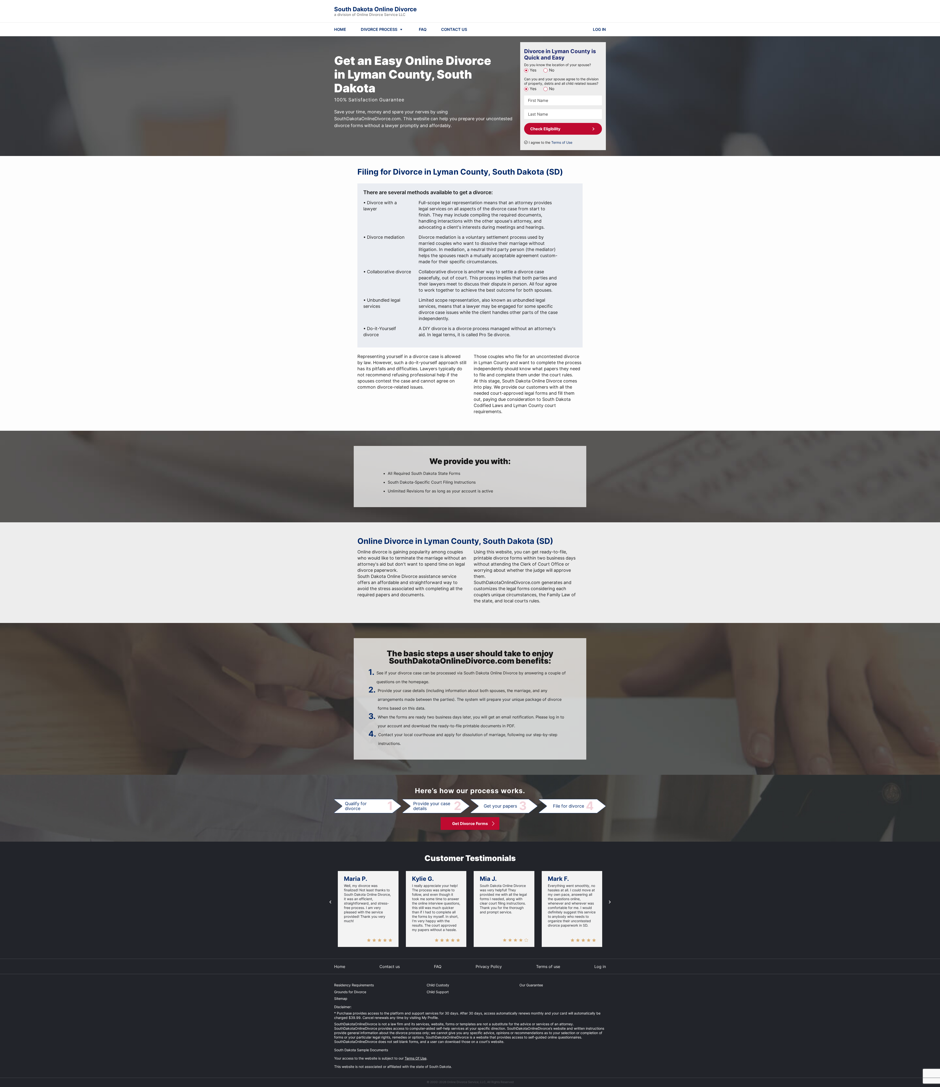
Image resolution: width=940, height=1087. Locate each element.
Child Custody (438, 985)
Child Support (438, 992)
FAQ (422, 29)
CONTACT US (454, 29)
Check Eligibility (545, 128)
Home (339, 966)
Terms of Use (561, 142)
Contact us (389, 966)
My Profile (430, 1017)
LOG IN (599, 29)
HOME (340, 29)
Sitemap (340, 998)
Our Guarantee (531, 985)
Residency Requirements (354, 985)
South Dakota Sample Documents (361, 1050)
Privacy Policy (489, 966)
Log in (600, 966)
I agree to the (550, 142)
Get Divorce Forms (470, 823)
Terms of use (548, 966)
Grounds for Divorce (350, 992)
